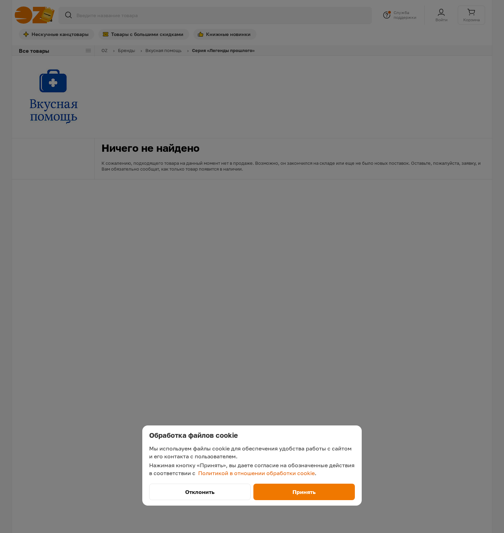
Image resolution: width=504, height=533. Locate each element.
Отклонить (200, 491)
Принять (304, 491)
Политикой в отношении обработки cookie (256, 473)
